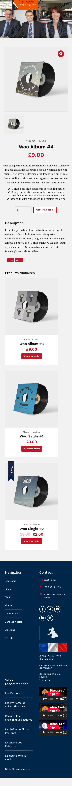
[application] (53, 694)
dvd (11, 260)
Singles (36, 432)
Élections (10, 630)
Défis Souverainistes (17, 769)
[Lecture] (43, 699)
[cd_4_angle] (31, 399)
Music (42, 140)
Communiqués (12, 613)
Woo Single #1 (31, 436)
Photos (9, 597)
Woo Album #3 (31, 344)
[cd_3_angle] (31, 306)
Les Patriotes (13, 693)
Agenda (9, 638)
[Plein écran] (65, 699)
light (18, 260)
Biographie (10, 581)
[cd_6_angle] (31, 491)
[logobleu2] (53, 632)
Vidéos (8, 605)
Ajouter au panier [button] (32, 356)
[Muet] (62, 699)
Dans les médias (13, 622)
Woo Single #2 (32, 529)
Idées (8, 589)
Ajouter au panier (45, 209)
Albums (30, 140)
